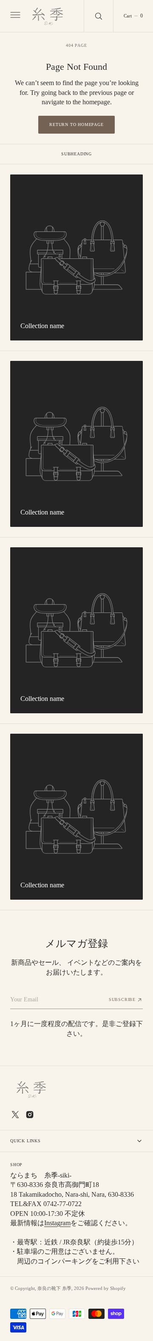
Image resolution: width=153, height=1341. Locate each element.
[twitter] (15, 1114)
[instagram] (30, 1114)
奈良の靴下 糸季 (54, 1288)
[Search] (98, 16)
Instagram (57, 1223)
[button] (14, 16)
